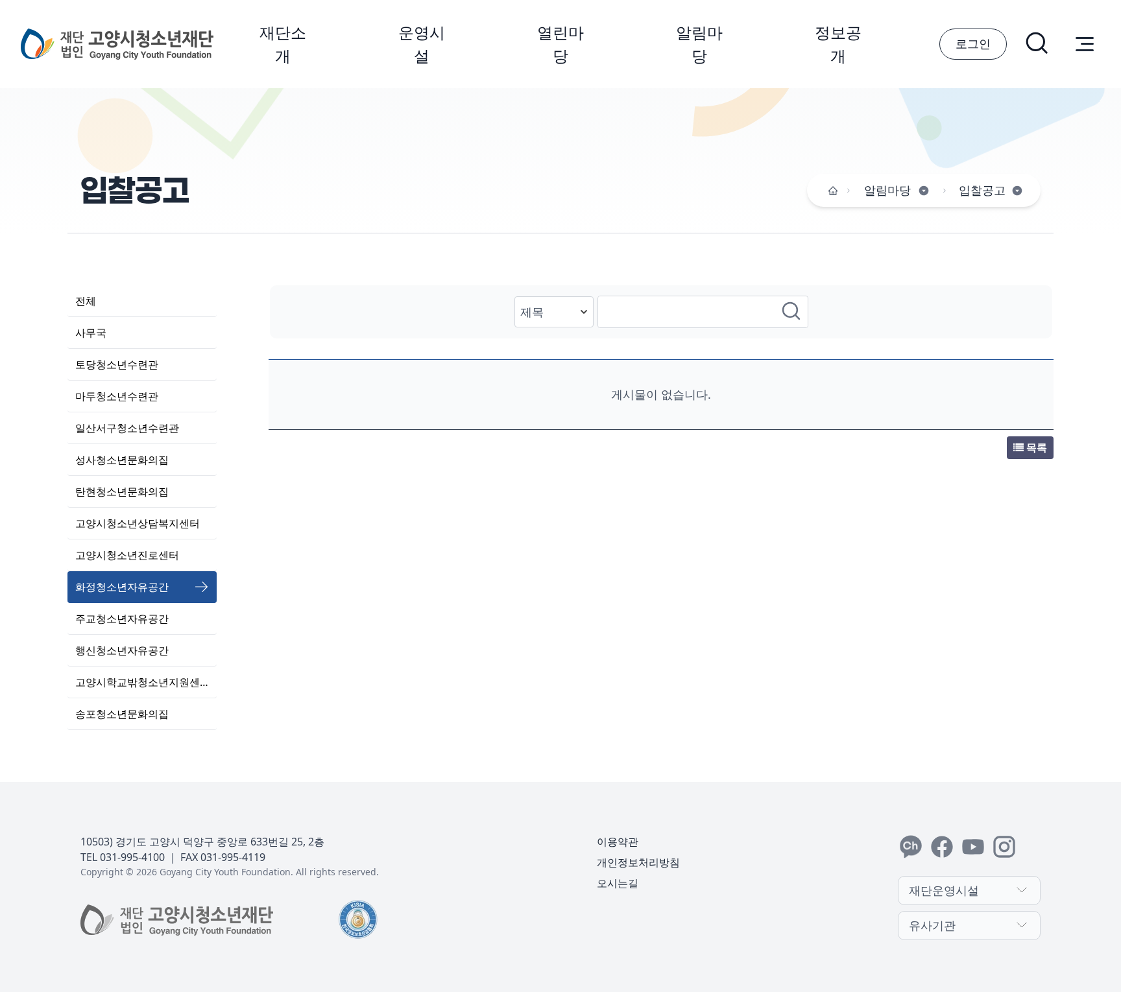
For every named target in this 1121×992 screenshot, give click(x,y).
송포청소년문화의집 (122, 714)
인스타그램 (1004, 847)
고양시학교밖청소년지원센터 (142, 682)
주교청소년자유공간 (122, 618)
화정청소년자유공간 (122, 587)
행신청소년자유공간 (122, 650)
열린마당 (560, 43)
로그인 (973, 43)
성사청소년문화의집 (122, 460)
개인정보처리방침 (638, 862)
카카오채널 (911, 847)
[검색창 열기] (1038, 44)
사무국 (90, 332)
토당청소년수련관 (116, 364)
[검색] (792, 311)
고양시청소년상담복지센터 (137, 523)
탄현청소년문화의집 (122, 491)
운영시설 (421, 43)
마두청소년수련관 (116, 396)
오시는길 (617, 883)
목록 (1035, 447)
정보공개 (838, 43)
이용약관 (617, 841)
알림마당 (699, 43)
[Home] (833, 190)
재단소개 (282, 43)
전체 (85, 301)
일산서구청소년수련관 (127, 428)
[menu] (1084, 44)
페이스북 (942, 847)
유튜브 (973, 847)
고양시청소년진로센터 (127, 555)
